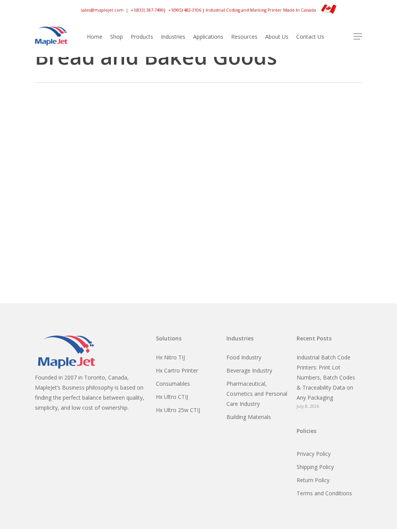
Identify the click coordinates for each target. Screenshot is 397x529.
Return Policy (313, 480)
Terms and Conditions (324, 493)
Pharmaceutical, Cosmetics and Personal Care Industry (256, 393)
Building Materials (248, 417)
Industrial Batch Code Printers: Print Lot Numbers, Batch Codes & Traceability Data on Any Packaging (326, 377)
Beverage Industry (249, 370)
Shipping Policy (315, 467)
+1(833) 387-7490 (147, 9)
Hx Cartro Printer (177, 370)
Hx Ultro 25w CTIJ (178, 410)
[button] (358, 37)
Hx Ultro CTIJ (172, 396)
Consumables (173, 383)
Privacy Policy (314, 453)
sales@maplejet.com (102, 9)
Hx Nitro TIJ (170, 357)
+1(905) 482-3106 (184, 9)
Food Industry (243, 357)
